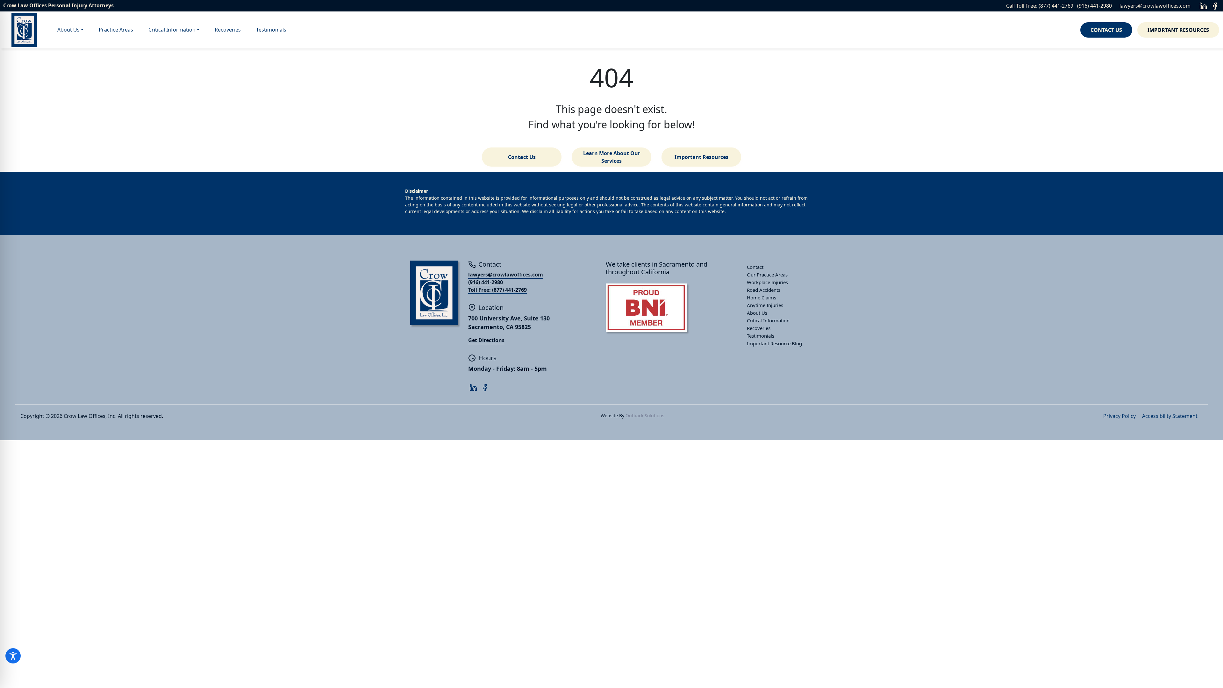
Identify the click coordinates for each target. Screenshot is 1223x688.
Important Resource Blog (774, 343)
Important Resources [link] (701, 157)
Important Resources (1178, 29)
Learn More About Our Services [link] (611, 157)
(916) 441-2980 (1094, 5)
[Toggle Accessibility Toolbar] (13, 656)
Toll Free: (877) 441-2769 (497, 289)
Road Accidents (763, 290)
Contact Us (1106, 29)
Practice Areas (116, 29)
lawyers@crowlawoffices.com (1155, 5)
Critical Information (172, 29)
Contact (755, 267)
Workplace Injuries (767, 282)
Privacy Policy (1119, 415)
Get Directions (486, 340)
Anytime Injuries (765, 305)
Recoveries (228, 29)
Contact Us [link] (522, 157)
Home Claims (761, 297)
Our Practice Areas (767, 274)
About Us (68, 29)
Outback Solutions (645, 415)
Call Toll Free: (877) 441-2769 (1039, 5)
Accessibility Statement (1170, 415)
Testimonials (271, 29)
